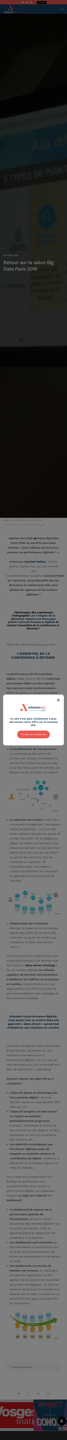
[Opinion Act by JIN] (33, 715)
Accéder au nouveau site (33, 734)
